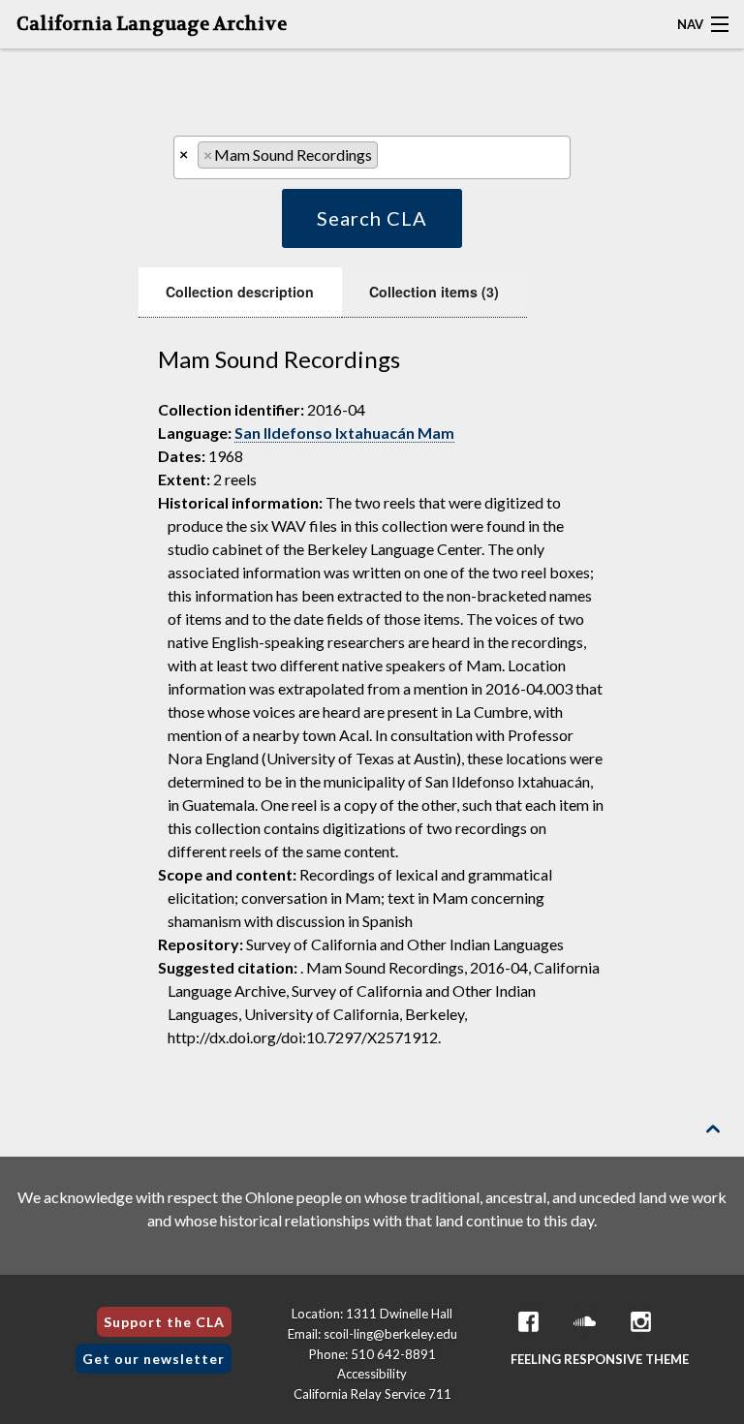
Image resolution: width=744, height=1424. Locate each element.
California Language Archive (151, 24)
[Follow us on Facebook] (528, 1322)
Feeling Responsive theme (600, 1359)
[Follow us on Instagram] (640, 1322)
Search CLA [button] (372, 218)
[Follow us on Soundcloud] (584, 1322)
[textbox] (388, 159)
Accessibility (372, 1373)
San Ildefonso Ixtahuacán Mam (344, 432)
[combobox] (372, 157)
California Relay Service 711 (372, 1394)
